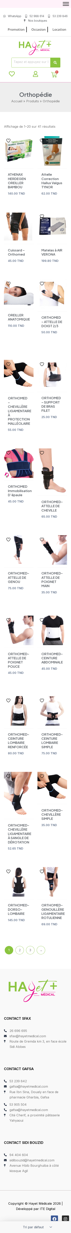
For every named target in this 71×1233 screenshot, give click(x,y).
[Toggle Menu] (66, 4)
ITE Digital (47, 1209)
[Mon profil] (35, 74)
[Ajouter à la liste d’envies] (9, 140)
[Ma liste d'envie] (12, 74)
